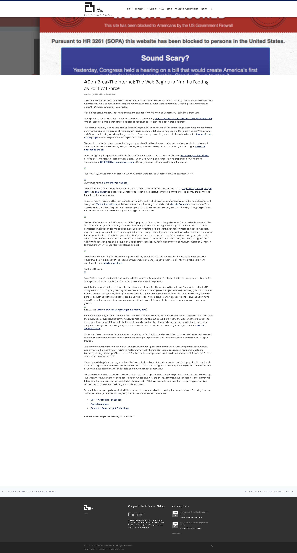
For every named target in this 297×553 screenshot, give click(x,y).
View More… (176, 534)
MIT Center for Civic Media (102, 546)
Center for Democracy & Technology (110, 408)
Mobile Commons (180, 204)
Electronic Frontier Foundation (106, 399)
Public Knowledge (100, 404)
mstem (88, 94)
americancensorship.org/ (115, 182)
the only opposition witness (195, 155)
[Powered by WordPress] (94, 549)
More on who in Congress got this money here (122, 309)
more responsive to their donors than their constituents (183, 118)
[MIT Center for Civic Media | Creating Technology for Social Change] (93, 7)
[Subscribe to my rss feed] (212, 546)
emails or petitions (112, 263)
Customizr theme (117, 549)
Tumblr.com (101, 191)
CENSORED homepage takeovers (117, 162)
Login (86, 513)
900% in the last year (106, 204)
